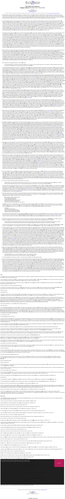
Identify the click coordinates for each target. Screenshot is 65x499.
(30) (44, 172)
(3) (49, 25)
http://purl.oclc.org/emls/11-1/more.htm (53, 13)
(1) (40, 23)
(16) (31, 97)
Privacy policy (35, 498)
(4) (16, 27)
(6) (2, 40)
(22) (55, 127)
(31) (22, 178)
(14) (52, 82)
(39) (27, 237)
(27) (40, 161)
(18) (55, 105)
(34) (21, 191)
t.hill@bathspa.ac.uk (32, 11)
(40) (14, 239)
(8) (17, 53)
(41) (57, 250)
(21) (35, 119)
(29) (52, 167)
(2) (51, 24)
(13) (15, 81)
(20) (29, 112)
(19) (48, 111)
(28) (38, 163)
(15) (17, 92)
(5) (25, 37)
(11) (32, 78)
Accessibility (30, 498)
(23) (60, 134)
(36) (56, 214)
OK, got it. (59, 463)
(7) (59, 51)
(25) (29, 157)
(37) (59, 225)
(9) (13, 58)
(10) (15, 75)
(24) (14, 139)
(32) (29, 186)
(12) (26, 79)
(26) (40, 159)
